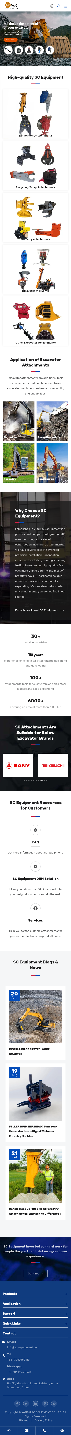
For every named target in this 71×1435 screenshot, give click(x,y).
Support (9, 1314)
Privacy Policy (44, 1420)
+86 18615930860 (19, 1372)
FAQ (35, 842)
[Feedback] (62, 1431)
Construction (47, 479)
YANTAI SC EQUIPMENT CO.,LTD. (42, 1412)
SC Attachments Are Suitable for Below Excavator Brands (35, 732)
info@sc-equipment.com (23, 1347)
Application (12, 1304)
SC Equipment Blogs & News (35, 964)
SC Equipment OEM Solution (36, 879)
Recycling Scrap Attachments (35, 187)
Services (35, 920)
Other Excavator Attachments (36, 342)
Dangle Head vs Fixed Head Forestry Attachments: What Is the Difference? (35, 1211)
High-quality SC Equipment (35, 77)
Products (10, 1294)
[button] (24, 780)
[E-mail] (26, 1431)
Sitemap (23, 1420)
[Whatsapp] (9, 1431)
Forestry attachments (35, 239)
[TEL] (44, 1431)
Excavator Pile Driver (35, 290)
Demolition (11, 437)
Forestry (10, 479)
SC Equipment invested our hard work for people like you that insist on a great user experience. (35, 1251)
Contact (35, 1273)
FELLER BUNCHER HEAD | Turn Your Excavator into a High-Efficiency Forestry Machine (33, 1131)
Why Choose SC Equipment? (31, 513)
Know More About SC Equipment (39, 610)
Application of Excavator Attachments (35, 362)
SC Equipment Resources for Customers (36, 805)
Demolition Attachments (35, 135)
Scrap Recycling (49, 437)
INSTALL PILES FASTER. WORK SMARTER (29, 1051)
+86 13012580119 (18, 1359)
